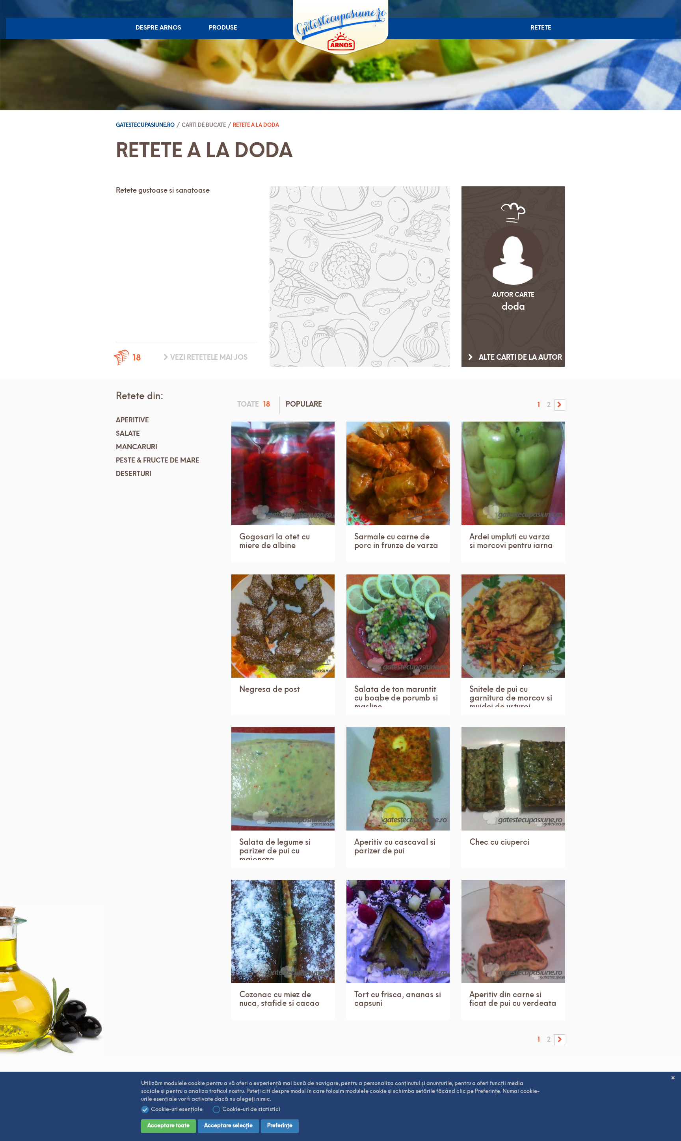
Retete (540, 28)
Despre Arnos (158, 28)
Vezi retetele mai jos (208, 358)
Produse (223, 28)
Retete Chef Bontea (547, 53)
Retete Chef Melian (547, 78)
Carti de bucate (554, 123)
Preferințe (279, 1126)
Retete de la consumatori (551, 103)
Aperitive (132, 420)
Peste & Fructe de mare (157, 460)
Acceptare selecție (228, 1126)
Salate (128, 434)
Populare (304, 404)
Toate (253, 405)
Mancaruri (136, 447)
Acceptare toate (168, 1126)
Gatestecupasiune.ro (145, 125)
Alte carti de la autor (519, 358)
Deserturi (133, 474)
